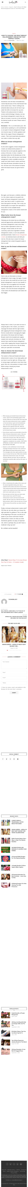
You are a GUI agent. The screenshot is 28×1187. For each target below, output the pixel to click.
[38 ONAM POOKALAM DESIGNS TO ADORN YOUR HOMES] (5, 850)
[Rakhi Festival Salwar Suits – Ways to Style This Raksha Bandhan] (5, 841)
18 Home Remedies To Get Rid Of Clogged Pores (18, 1050)
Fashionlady (11, 40)
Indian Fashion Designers (13, 1171)
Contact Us (23, 1169)
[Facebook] (3, 759)
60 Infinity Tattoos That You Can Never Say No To (19, 1032)
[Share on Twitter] (19, 594)
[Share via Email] (22, 594)
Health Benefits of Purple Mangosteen (18, 1013)
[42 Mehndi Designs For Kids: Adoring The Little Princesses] (5, 886)
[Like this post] (16, 594)
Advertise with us (11, 1169)
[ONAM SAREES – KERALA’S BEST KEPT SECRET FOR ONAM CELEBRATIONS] (14, 634)
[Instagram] (10, 759)
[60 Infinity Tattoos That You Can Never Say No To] (5, 1034)
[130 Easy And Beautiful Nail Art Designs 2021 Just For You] (5, 1024)
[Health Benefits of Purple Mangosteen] (5, 1015)
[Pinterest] (14, 759)
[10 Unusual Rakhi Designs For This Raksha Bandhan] (5, 859)
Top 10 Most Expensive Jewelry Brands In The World (19, 1041)
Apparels (11, 7)
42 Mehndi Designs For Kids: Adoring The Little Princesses (19, 885)
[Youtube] (17, 759)
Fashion (6, 7)
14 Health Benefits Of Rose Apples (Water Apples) (19, 866)
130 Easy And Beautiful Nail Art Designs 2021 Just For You (19, 1023)
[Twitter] (7, 759)
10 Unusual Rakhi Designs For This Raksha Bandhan (18, 857)
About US (4, 1169)
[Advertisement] (14, 21)
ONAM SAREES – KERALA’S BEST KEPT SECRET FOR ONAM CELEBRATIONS (19, 831)
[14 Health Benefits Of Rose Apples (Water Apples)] (5, 868)
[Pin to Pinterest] (20, 594)
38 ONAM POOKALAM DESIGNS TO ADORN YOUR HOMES (19, 849)
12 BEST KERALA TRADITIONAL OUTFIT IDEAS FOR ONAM (18, 822)
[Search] (25, 2)
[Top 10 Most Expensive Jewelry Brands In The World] (5, 1043)
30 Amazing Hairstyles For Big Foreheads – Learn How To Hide (19, 876)
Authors (18, 1169)
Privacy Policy (14, 1172)
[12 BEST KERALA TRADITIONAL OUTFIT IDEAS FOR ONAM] (5, 823)
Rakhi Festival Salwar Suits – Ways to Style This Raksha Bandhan (19, 840)
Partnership (22, 1171)
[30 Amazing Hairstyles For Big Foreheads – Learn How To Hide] (5, 877)
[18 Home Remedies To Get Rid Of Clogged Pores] (5, 1052)
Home (2, 7)
